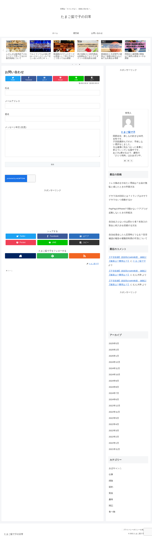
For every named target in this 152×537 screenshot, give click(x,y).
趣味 (111, 499)
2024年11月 (114, 368)
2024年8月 (114, 387)
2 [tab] (76, 64)
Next (149, 50)
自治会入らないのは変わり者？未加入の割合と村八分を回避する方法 (128, 223)
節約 (111, 487)
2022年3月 (114, 430)
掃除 (111, 480)
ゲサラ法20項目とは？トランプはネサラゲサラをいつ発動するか (128, 198)
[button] (92, 78)
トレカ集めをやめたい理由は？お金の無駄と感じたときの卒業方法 (128, 185)
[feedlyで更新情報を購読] (52, 255)
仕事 (111, 474)
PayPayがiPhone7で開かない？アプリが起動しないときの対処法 (128, 211)
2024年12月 (114, 362)
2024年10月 (114, 374)
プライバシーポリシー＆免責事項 (135, 530)
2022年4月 (114, 424)
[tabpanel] (16, 50)
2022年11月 (114, 412)
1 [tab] (72, 64)
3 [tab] (79, 64)
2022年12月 (114, 405)
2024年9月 (114, 381)
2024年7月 (114, 393)
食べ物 (112, 512)
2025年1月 (114, 356)
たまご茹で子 (128, 132)
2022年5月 (114, 418)
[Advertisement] (52, 208)
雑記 (111, 505)
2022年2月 (114, 437)
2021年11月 (114, 449)
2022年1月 (114, 443)
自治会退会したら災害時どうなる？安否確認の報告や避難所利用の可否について (128, 236)
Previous (3, 50)
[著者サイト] (20, 255)
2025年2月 (114, 349)
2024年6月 (114, 399)
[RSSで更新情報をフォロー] (84, 255)
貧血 (111, 493)
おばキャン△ (115, 468)
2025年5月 (114, 343)
